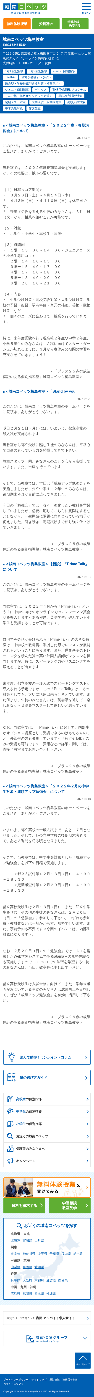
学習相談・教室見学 (75, 23)
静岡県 (27, 1267)
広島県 (15, 1293)
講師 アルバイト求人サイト (41, 1318)
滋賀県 (51, 1280)
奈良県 (63, 1280)
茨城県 (66, 1254)
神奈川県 (29, 1254)
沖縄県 (51, 1293)
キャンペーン (25, 1161)
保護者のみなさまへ (30, 1148)
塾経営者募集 (70, 1379)
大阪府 (27, 1280)
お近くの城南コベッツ (32, 1136)
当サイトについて (13, 1383)
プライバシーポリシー (16, 1379)
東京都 (15, 1254)
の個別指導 (29, 1099)
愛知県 (39, 1267)
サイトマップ (39, 1379)
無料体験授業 (17, 24)
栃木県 (78, 1254)
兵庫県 (15, 1280)
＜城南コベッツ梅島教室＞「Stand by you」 (42, 391)
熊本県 (39, 1293)
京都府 (39, 1280)
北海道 (15, 1240)
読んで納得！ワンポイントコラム (45, 1057)
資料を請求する (24, 1205)
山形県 (39, 1240)
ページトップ (83, 1364)
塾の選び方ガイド (33, 1077)
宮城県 (27, 1240)
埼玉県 (42, 1254)
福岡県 (27, 1293)
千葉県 (54, 1254)
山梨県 (15, 1267)
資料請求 (46, 24)
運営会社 (55, 1379)
